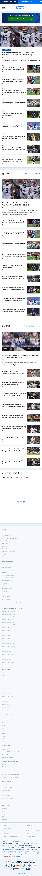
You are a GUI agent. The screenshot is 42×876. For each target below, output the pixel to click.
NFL (33, 477)
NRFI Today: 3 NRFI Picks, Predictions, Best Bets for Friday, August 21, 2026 (12, 373)
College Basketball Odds (8, 578)
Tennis (3, 733)
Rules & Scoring (6, 543)
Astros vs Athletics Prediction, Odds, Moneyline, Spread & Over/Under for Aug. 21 (14, 461)
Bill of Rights (30, 828)
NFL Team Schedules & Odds (10, 777)
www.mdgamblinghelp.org (11, 849)
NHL (22, 477)
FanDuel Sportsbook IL (8, 630)
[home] (21, 7)
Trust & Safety (7, 828)
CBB (3, 741)
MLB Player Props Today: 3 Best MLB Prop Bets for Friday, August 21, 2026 (14, 395)
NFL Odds (4, 564)
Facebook (4, 808)
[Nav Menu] (4, 7)
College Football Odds (8, 575)
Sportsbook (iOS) (6, 754)
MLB (27, 477)
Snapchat (4, 819)
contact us (18, 856)
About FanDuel (6, 535)
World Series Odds (7, 599)
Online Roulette (6, 795)
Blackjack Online (6, 790)
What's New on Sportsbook (9, 538)
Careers (5, 825)
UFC (3, 683)
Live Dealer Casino (7, 793)
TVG (3, 699)
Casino (3, 688)
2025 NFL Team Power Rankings (10, 774)
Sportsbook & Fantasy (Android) (10, 751)
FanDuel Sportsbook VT (8, 662)
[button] (21, 19)
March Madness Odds (8, 580)
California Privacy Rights (32, 830)
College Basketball (7, 678)
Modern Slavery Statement (9, 549)
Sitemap (4, 557)
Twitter (3, 811)
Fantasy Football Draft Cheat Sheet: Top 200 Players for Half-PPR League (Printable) (13, 161)
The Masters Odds (7, 588)
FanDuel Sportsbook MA (8, 638)
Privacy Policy (7, 830)
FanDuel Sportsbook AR (8, 611)
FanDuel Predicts (6, 709)
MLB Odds (4, 572)
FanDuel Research (9, 2)
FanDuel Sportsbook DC (8, 625)
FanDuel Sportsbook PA (8, 654)
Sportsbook (25, 2)
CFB (3, 728)
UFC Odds (4, 591)
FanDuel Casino (6, 701)
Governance (30, 825)
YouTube (4, 816)
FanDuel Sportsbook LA (8, 635)
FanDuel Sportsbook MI (8, 641)
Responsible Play (6, 546)
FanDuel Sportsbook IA (8, 627)
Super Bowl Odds (6, 567)
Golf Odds (4, 586)
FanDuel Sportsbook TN (8, 657)
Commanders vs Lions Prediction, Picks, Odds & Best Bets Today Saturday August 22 (13, 81)
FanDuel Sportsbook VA (8, 659)
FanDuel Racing (6, 704)
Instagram (4, 814)
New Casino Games (7, 787)
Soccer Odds (5, 594)
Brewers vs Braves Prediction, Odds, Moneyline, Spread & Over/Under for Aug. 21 (14, 450)
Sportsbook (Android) (7, 757)
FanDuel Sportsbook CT (8, 622)
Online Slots (5, 785)
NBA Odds (4, 570)
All (4, 477)
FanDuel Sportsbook (7, 696)
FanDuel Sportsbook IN (8, 633)
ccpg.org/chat (18, 845)
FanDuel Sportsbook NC (8, 643)
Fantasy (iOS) (5, 749)
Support (4, 532)
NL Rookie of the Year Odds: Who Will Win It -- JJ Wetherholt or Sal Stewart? (12, 417)
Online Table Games (7, 798)
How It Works (5, 541)
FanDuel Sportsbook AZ (8, 614)
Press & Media (31, 836)
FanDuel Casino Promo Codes (10, 801)
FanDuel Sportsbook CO (8, 619)
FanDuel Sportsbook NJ (8, 646)
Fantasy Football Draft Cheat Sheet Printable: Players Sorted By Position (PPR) (14, 311)
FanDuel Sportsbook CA (8, 617)
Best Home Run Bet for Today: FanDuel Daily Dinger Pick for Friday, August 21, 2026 (14, 406)
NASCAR (4, 736)
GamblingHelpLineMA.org (9, 847)
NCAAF (10, 477)
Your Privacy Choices (32, 833)
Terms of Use (6, 833)
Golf (3, 730)
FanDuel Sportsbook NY (8, 649)
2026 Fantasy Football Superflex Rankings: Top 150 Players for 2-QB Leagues (13, 289)
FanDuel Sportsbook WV (8, 665)
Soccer (3, 686)
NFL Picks (4, 772)
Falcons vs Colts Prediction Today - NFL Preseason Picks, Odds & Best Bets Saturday (13, 69)
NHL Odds (4, 583)
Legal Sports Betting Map (8, 551)
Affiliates (4, 554)
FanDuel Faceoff (6, 707)
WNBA (3, 739)
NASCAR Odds (6, 596)
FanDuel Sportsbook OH (8, 651)
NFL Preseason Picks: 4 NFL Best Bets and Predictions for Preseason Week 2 (13, 149)
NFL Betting (5, 769)
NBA (16, 477)
